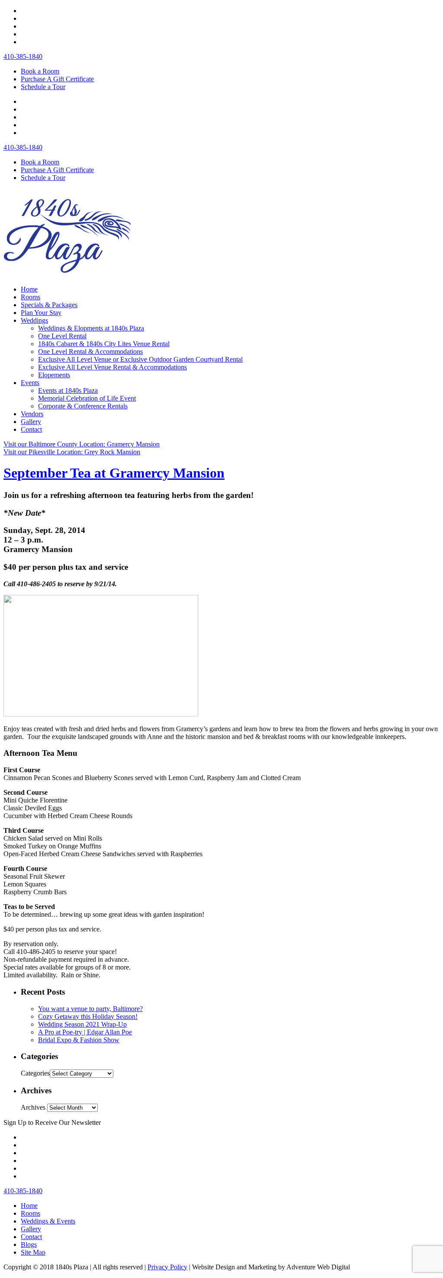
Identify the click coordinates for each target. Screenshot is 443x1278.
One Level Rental (62, 336)
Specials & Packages (49, 304)
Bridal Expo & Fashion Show (78, 1040)
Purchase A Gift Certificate (57, 79)
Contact (31, 429)
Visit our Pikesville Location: (71, 452)
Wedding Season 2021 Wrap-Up (82, 1024)
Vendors (32, 413)
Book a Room (40, 71)
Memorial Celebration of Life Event (87, 398)
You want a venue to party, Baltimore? (90, 1008)
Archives (33, 1107)
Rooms (30, 297)
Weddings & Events (48, 1221)
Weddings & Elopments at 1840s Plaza (91, 328)
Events (30, 382)
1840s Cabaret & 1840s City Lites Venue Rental (104, 343)
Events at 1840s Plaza (68, 390)
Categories (35, 1073)
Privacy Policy (167, 1267)
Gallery (31, 421)
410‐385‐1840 (22, 56)
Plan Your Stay (41, 312)
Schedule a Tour (43, 86)
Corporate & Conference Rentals (83, 406)
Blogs (29, 1244)
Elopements (54, 375)
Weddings (34, 320)
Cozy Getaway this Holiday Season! (88, 1016)
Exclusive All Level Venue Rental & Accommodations (112, 367)
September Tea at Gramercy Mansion (114, 473)
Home (29, 289)
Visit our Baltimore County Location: (81, 444)
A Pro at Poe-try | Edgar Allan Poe (85, 1032)
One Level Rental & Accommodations (90, 351)
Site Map (33, 1252)
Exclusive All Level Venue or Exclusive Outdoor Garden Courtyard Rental (140, 359)
